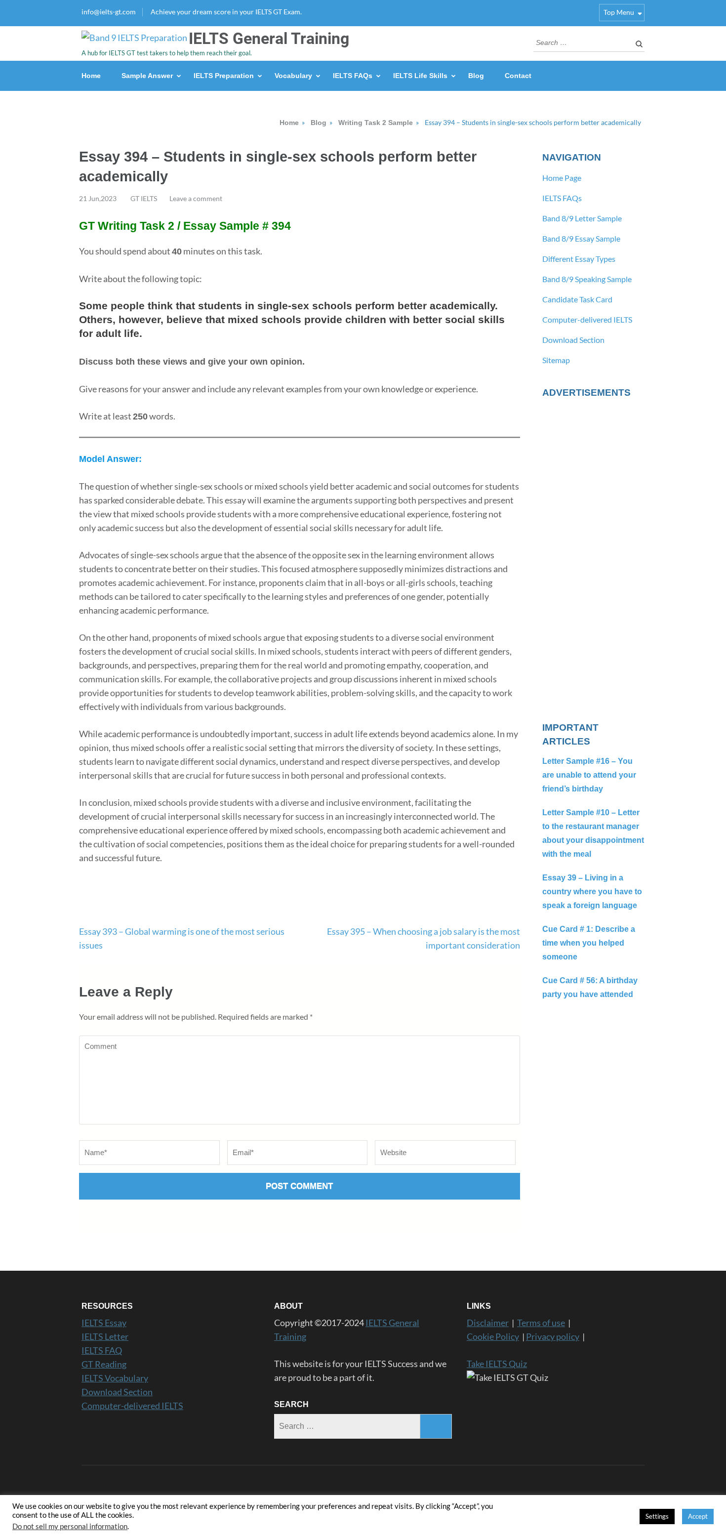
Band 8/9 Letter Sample (582, 218)
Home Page (561, 177)
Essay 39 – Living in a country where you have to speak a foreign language (592, 891)
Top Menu (619, 12)
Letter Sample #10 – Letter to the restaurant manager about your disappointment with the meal (593, 833)
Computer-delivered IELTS (587, 319)
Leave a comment (195, 198)
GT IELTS (143, 198)
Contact (518, 76)
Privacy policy (552, 1336)
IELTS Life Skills (420, 76)
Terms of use (541, 1322)
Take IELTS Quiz (497, 1363)
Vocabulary (293, 76)
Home (91, 76)
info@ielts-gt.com (108, 11)
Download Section (573, 339)
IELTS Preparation (224, 76)
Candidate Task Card (577, 299)
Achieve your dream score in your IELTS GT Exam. (226, 11)
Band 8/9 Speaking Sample (587, 279)
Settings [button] (657, 1516)
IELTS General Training (269, 38)
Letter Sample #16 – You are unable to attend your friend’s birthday (589, 775)
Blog (476, 76)
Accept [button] (698, 1516)
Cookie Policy (493, 1336)
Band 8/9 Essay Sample (581, 238)
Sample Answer (147, 76)
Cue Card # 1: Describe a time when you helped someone (588, 943)
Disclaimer (488, 1322)
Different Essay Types (578, 258)
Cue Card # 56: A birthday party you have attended (590, 987)
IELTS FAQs (352, 76)
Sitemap (556, 360)
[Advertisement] (593, 554)
